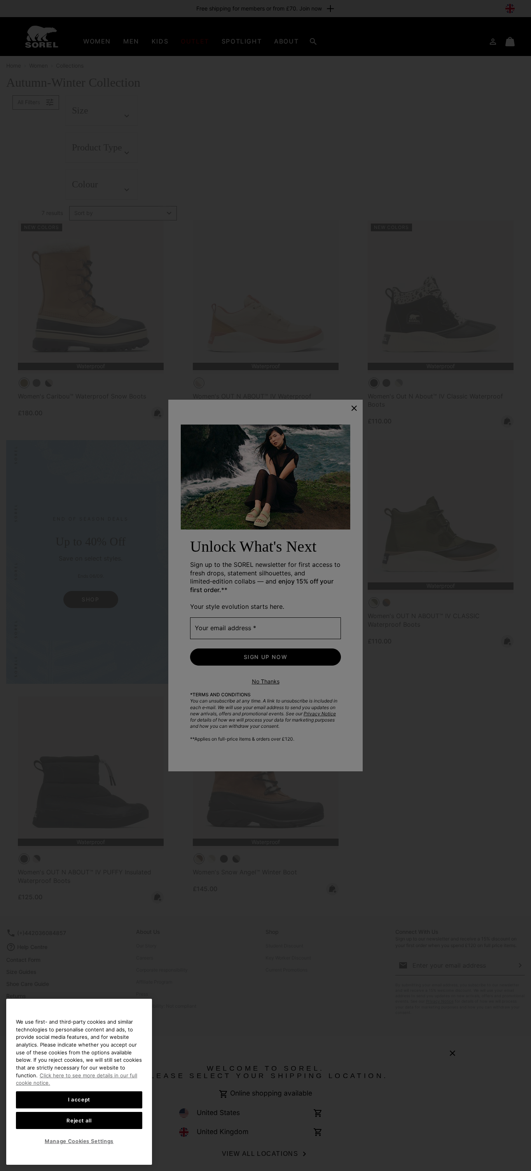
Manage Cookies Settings (79, 1141)
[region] (79, 1082)
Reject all (79, 1120)
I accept (79, 1099)
